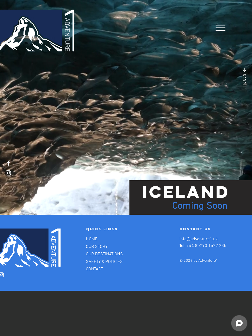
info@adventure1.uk (198, 239)
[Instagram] (8, 172)
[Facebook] (8, 163)
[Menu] (220, 27)
